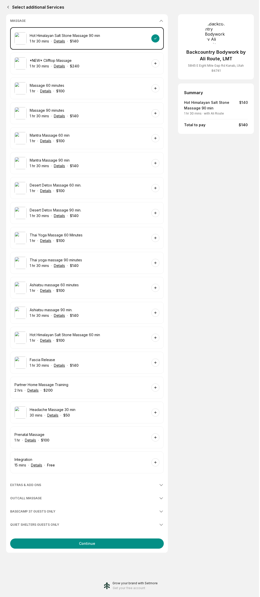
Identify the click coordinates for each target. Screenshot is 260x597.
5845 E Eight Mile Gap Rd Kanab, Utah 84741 (216, 68)
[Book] (155, 38)
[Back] (7, 7)
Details (59, 41)
